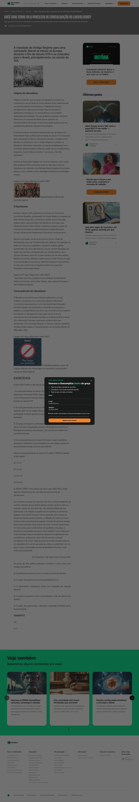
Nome (51, 395)
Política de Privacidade (75, 416)
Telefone (51, 407)
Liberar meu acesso (69, 420)
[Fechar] (91, 380)
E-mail (51, 401)
